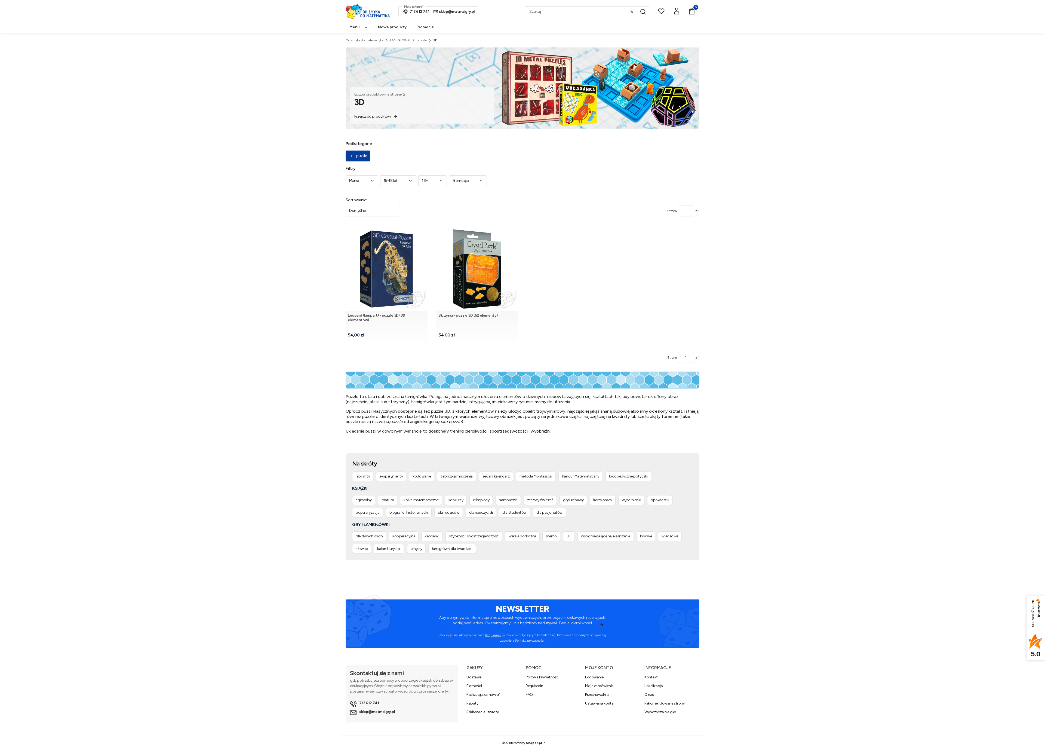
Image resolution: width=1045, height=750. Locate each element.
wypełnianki (631, 500)
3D (569, 536)
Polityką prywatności (530, 640)
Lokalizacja (653, 686)
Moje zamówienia (599, 686)
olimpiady (481, 500)
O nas (649, 694)
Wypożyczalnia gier (660, 712)
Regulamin (493, 635)
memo (551, 536)
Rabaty (472, 703)
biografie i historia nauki (408, 512)
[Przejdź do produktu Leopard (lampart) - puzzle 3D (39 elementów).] (387, 269)
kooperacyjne (403, 536)
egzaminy (364, 500)
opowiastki (660, 500)
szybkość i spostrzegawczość (474, 536)
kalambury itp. (389, 548)
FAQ (529, 694)
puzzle (422, 40)
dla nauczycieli (481, 512)
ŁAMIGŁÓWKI (400, 40)
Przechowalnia (597, 694)
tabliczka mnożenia (456, 476)
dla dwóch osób (369, 536)
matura (388, 500)
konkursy (455, 500)
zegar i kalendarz (496, 476)
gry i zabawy (573, 500)
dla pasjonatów (549, 512)
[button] (643, 12)
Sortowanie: (356, 200)
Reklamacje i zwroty (482, 712)
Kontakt (651, 677)
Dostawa (474, 677)
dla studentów (514, 512)
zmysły (416, 548)
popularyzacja (368, 512)
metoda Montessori (536, 476)
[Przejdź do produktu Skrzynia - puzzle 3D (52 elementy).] (477, 269)
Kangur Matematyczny (580, 476)
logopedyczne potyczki (628, 476)
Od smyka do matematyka (364, 40)
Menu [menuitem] (354, 27)
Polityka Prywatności (543, 677)
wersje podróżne (522, 536)
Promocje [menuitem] (425, 27)
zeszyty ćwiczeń (540, 500)
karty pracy (602, 500)
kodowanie (422, 476)
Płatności (474, 686)
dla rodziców (448, 512)
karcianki (432, 536)
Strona (672, 211)
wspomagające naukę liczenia (605, 536)
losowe (646, 536)
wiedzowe (670, 536)
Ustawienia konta (599, 703)
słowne (361, 548)
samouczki (508, 500)
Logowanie (594, 677)
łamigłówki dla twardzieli (452, 548)
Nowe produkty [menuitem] (392, 27)
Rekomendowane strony (664, 703)
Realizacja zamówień (483, 694)
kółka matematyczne (421, 500)
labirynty (363, 476)
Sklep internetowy (520, 743)
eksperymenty (391, 476)
